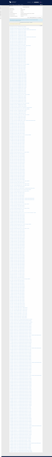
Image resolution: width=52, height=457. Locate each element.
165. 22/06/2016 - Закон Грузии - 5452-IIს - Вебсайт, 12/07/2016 (17, 215)
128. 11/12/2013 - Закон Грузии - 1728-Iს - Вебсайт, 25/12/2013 (17, 268)
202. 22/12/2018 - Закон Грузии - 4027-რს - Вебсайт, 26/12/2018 (17, 162)
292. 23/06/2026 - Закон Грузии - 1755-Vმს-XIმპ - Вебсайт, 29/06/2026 (18, 32)
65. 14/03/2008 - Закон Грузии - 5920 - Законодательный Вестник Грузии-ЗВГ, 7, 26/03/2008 (20, 359)
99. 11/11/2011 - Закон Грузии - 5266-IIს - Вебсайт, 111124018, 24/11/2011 (18, 310)
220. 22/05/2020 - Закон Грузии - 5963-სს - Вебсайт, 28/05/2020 (17, 136)
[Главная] (13, 2)
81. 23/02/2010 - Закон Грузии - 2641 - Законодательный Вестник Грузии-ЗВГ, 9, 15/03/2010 (20, 336)
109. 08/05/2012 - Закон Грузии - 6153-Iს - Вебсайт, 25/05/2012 (17, 296)
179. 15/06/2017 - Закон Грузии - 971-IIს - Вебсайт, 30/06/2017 (17, 195)
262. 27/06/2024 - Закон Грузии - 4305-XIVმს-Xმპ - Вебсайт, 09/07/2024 (18, 75)
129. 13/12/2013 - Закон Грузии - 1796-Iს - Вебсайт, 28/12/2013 (17, 267)
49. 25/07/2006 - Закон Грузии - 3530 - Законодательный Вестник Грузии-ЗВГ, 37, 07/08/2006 (20, 382)
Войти (33, 2)
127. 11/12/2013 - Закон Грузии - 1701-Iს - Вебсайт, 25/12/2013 (17, 270)
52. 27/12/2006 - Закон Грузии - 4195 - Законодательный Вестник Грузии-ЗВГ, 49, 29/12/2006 (20, 378)
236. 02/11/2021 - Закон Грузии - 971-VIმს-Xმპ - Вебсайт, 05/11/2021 (18, 113)
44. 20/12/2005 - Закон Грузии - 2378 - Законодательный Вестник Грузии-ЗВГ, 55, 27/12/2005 (20, 389)
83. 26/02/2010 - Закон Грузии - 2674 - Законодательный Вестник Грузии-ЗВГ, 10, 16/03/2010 (20, 333)
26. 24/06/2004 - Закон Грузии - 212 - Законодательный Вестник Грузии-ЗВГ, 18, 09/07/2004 (20, 415)
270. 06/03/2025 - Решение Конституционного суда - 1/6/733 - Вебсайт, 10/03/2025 (19, 64)
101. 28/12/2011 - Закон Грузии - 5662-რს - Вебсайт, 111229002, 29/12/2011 (19, 307)
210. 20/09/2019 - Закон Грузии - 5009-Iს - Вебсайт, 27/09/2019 (17, 150)
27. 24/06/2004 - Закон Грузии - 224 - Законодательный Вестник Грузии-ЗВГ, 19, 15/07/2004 (20, 414)
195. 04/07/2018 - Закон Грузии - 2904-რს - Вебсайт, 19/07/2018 (17, 172)
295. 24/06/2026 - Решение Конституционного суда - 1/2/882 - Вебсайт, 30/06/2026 (19, 28)
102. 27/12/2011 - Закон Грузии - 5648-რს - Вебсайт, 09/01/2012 (17, 306)
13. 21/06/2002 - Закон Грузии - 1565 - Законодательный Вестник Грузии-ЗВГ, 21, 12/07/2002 (20, 434)
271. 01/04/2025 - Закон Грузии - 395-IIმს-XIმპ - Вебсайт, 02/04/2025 (18, 62)
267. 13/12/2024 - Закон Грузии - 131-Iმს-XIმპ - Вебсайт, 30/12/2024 (18, 68)
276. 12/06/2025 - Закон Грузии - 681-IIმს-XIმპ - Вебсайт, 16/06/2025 (18, 55)
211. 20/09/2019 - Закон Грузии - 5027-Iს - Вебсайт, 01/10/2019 (17, 149)
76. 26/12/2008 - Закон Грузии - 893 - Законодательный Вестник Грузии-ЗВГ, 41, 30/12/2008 (20, 343)
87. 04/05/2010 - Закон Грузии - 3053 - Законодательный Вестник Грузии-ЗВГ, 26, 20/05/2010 (20, 327)
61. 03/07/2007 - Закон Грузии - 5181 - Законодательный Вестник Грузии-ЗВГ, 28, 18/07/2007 (20, 365)
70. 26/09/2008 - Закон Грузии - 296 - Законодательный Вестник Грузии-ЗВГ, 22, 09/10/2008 (20, 352)
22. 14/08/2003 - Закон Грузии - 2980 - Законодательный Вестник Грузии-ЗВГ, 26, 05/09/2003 (20, 421)
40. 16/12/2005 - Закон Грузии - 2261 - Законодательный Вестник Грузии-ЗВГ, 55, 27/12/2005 (20, 395)
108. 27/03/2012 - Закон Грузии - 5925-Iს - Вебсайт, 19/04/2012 (17, 297)
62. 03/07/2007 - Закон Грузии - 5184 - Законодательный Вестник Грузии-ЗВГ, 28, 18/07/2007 (20, 363)
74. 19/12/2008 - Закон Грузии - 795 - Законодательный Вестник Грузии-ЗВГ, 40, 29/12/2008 (20, 346)
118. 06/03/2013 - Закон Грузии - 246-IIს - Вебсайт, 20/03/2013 (17, 283)
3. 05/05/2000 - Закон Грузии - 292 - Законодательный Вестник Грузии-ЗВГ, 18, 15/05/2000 (20, 448)
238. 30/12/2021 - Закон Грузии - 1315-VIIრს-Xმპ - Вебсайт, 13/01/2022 (18, 110)
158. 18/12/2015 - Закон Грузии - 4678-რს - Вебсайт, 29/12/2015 (17, 225)
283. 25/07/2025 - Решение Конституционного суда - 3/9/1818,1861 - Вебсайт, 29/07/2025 (20, 45)
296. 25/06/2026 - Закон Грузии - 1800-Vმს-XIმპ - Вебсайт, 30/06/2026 (18, 26)
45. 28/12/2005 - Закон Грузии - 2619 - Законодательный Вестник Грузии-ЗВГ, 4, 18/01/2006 (20, 388)
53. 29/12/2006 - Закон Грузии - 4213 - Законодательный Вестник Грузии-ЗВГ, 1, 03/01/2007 (20, 376)
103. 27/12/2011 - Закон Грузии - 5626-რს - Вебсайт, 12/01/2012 (17, 304)
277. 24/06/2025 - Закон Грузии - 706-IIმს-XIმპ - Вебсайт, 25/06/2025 (18, 54)
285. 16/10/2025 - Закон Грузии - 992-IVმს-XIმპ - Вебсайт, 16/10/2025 (18, 42)
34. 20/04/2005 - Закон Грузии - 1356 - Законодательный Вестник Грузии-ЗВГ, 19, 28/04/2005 (20, 404)
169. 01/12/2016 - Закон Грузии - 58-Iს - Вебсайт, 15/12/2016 (17, 209)
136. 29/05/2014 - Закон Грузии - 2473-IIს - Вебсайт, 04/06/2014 (17, 257)
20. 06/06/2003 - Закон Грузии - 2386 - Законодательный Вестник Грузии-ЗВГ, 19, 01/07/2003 (20, 424)
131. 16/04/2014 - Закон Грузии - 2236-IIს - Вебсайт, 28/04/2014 (17, 264)
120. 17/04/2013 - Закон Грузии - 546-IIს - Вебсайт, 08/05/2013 (17, 280)
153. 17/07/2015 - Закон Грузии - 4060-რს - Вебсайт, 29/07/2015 (17, 232)
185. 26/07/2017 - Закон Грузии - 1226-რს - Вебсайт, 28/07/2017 (17, 186)
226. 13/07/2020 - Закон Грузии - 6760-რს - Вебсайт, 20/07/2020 (17, 127)
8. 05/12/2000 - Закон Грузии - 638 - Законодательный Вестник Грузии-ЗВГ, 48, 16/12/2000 (20, 441)
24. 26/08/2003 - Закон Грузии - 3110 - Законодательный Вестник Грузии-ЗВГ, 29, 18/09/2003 (20, 418)
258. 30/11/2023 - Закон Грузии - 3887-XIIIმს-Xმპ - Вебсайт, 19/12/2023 (18, 81)
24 (40, 25)
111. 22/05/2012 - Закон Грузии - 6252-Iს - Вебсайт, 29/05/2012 (17, 293)
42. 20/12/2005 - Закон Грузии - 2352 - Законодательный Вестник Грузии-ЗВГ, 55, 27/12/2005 (20, 392)
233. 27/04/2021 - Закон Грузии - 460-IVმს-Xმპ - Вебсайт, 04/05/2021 (18, 117)
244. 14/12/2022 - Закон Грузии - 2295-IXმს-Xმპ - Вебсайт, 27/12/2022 (18, 101)
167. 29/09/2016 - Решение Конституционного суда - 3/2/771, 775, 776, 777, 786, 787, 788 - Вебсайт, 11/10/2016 (23, 212)
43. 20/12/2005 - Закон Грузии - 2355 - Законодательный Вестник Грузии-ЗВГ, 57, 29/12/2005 (20, 391)
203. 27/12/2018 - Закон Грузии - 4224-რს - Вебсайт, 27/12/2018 (17, 160)
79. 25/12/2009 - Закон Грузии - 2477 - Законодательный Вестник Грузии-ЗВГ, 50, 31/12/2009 (20, 339)
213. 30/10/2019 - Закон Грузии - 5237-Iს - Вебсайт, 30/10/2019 (17, 146)
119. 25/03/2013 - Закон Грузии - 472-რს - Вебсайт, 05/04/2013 (17, 281)
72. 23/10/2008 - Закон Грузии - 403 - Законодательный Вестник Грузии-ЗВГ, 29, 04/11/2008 (20, 349)
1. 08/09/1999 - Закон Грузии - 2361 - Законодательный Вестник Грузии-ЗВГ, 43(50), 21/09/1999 (21, 451)
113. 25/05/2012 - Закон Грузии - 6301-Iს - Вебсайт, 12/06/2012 (17, 290)
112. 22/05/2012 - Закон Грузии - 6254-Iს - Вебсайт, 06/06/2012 (17, 291)
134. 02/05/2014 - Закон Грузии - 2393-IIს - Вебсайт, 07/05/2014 (17, 260)
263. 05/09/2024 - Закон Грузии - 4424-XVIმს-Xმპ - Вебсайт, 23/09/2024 (18, 74)
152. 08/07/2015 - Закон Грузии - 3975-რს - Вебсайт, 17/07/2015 (17, 234)
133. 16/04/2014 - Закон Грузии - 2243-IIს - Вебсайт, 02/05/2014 (17, 261)
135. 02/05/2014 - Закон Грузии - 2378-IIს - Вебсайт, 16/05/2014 (17, 258)
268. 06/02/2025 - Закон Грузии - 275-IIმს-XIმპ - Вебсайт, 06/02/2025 (18, 67)
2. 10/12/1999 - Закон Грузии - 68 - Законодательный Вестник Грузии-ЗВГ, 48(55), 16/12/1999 (21, 450)
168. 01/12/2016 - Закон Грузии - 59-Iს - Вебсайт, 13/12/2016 (17, 211)
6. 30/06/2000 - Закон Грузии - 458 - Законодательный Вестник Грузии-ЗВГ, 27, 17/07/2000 (20, 444)
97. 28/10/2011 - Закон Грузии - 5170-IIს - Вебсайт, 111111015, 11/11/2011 (18, 313)
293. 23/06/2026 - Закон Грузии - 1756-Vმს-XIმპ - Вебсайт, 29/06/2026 (18, 31)
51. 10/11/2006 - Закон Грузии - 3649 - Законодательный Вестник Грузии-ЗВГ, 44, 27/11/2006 (20, 379)
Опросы (22, 4)
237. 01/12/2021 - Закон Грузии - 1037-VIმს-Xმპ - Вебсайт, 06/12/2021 (18, 111)
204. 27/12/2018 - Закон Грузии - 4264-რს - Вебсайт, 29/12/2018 (17, 159)
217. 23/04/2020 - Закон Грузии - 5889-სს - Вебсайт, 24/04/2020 (17, 140)
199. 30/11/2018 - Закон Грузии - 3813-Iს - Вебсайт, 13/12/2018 (17, 166)
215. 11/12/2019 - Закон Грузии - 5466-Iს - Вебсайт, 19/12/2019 (17, 143)
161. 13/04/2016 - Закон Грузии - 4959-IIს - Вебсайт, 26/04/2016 (17, 221)
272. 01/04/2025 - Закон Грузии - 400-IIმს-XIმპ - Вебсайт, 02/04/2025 (18, 61)
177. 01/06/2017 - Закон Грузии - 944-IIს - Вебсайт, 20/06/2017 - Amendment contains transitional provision (22, 198)
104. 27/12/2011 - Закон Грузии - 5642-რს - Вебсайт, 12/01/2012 (17, 303)
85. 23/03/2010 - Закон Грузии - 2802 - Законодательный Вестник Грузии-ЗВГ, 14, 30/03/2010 (20, 330)
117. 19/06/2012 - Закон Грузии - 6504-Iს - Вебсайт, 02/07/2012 (17, 284)
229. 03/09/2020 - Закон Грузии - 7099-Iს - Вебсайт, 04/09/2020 (17, 123)
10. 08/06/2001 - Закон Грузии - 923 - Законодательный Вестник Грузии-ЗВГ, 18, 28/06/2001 (20, 438)
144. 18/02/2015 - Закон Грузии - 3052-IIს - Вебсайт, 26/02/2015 (17, 245)
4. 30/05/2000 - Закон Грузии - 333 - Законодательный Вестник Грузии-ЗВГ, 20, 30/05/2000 (20, 447)
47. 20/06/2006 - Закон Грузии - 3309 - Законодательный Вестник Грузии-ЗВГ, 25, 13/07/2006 (20, 385)
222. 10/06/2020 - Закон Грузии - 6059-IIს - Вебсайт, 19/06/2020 (17, 133)
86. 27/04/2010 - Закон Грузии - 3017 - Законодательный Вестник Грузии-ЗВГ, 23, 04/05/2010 (20, 329)
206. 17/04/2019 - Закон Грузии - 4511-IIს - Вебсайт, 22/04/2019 (17, 156)
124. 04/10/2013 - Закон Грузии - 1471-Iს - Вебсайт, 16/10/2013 (17, 274)
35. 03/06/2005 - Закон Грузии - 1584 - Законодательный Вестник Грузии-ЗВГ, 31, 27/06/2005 (20, 402)
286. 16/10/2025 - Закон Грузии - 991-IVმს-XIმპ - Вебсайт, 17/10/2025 (18, 41)
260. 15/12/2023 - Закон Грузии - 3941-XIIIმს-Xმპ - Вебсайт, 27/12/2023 (18, 78)
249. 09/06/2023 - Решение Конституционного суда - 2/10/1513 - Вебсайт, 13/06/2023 (20, 94)
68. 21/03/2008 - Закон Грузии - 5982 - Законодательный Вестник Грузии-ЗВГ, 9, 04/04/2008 (20, 355)
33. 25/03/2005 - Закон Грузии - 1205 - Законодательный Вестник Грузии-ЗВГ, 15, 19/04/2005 (20, 405)
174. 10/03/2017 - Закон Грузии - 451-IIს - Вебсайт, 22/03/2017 (17, 202)
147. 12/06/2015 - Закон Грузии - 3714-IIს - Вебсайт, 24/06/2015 (17, 241)
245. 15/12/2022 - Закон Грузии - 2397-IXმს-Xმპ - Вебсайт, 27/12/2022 (18, 100)
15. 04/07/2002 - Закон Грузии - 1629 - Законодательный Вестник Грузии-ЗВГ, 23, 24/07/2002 (20, 431)
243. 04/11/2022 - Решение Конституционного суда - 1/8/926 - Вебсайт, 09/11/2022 (19, 103)
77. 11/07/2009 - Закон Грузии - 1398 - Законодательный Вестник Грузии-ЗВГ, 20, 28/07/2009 (20, 342)
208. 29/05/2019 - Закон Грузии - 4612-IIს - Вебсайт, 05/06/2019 (17, 153)
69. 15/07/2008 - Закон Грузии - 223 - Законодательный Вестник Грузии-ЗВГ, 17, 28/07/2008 (20, 353)
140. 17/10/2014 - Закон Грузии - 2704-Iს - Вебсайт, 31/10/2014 (17, 251)
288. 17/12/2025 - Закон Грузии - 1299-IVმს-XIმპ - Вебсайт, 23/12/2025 (18, 38)
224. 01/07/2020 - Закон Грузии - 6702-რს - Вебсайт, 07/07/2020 (17, 130)
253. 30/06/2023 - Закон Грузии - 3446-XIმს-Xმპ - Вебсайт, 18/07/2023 (18, 88)
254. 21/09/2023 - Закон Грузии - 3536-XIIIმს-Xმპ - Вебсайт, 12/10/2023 (18, 87)
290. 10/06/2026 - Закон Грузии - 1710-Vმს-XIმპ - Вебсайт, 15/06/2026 (18, 35)
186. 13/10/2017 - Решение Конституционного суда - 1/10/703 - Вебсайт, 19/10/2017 (19, 185)
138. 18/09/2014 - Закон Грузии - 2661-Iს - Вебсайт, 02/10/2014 (17, 254)
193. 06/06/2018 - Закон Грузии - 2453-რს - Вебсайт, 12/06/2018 (17, 175)
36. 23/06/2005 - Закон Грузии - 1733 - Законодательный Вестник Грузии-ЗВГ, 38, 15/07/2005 (20, 401)
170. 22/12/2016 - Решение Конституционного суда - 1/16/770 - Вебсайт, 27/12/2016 (19, 208)
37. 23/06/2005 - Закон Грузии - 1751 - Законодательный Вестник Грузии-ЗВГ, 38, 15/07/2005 (20, 399)
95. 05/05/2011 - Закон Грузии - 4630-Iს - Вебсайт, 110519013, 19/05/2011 (18, 316)
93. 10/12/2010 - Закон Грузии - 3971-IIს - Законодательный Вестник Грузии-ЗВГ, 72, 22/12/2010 (21, 319)
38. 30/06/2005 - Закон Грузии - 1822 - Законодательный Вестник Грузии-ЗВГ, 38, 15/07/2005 (20, 398)
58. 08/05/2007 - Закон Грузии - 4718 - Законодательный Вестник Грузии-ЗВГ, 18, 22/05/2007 (20, 369)
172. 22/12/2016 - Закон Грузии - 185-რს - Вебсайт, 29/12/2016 (17, 205)
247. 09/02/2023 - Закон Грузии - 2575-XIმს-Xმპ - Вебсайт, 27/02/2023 (18, 97)
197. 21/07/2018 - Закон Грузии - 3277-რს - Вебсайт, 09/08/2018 (17, 169)
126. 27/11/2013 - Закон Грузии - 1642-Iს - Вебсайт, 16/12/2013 (17, 271)
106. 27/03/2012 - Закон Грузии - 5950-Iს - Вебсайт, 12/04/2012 (17, 300)
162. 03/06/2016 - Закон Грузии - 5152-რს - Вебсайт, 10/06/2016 (17, 219)
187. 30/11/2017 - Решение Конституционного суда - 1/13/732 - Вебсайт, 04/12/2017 (19, 183)
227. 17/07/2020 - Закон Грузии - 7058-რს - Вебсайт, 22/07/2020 (17, 126)
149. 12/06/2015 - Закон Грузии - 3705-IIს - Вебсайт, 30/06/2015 (17, 238)
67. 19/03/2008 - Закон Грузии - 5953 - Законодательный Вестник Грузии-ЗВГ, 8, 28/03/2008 (20, 356)
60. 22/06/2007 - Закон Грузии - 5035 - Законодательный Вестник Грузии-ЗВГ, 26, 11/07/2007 (20, 366)
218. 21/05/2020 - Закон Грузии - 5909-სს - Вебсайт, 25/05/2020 (17, 139)
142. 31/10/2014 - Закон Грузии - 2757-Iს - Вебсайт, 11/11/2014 (17, 248)
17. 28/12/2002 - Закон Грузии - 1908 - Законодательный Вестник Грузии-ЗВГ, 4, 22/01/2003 (20, 428)
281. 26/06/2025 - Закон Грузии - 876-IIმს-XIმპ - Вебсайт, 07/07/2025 (18, 48)
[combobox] (41, 2)
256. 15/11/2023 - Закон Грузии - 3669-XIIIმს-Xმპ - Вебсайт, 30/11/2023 (18, 84)
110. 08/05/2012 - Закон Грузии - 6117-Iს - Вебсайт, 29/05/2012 (17, 294)
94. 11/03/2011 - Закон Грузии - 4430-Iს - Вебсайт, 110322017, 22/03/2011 (18, 317)
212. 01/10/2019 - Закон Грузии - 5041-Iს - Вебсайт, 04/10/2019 (17, 147)
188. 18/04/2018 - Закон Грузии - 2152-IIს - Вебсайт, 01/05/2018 (17, 182)
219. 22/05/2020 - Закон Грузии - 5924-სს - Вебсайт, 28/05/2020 (17, 137)
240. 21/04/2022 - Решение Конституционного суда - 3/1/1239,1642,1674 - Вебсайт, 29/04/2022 (21, 107)
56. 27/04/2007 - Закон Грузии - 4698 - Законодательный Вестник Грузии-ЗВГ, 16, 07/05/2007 (20, 372)
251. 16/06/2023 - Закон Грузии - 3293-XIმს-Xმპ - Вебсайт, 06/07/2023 (18, 91)
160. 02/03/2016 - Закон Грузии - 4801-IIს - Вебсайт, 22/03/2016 (17, 222)
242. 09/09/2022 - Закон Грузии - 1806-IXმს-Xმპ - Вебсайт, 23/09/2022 (18, 104)
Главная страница (11, 4)
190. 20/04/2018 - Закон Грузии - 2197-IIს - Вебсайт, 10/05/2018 (17, 179)
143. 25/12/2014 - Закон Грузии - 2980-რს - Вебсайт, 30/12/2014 (17, 247)
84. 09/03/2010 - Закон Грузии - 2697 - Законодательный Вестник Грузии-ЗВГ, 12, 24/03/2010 (20, 332)
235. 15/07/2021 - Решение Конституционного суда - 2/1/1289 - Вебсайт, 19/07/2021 (19, 114)
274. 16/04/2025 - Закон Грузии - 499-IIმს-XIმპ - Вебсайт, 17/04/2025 (18, 58)
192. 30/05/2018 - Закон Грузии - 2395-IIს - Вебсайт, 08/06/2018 (17, 176)
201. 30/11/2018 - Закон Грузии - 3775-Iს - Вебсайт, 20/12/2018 (17, 163)
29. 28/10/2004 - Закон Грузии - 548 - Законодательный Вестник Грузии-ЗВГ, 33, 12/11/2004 (20, 411)
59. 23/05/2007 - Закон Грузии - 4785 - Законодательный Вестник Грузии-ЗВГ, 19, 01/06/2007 (20, 368)
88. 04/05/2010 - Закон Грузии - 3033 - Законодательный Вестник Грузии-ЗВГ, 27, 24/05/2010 (20, 326)
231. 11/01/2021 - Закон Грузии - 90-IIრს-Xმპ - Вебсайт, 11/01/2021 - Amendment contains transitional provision (22, 120)
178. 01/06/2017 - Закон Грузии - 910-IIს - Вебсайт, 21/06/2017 (17, 196)
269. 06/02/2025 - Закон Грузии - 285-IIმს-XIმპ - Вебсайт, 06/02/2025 (18, 65)
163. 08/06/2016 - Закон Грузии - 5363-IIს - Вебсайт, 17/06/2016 (17, 218)
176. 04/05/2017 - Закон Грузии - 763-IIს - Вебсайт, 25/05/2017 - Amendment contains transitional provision (22, 199)
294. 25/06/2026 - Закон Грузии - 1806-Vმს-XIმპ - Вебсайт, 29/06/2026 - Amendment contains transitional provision (23, 29)
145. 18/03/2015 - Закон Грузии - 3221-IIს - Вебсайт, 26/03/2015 (17, 244)
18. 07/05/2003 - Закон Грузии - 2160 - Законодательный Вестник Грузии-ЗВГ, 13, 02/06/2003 (20, 427)
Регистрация (36, 2)
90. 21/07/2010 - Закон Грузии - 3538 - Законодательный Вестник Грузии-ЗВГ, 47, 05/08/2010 (20, 323)
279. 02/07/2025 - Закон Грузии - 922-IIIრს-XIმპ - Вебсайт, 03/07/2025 (18, 51)
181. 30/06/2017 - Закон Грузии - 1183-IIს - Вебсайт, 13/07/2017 (17, 192)
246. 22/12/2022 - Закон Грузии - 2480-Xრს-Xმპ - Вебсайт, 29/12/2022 (18, 98)
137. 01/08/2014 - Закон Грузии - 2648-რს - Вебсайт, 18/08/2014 (17, 255)
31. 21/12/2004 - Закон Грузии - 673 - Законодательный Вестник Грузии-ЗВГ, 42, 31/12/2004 (20, 408)
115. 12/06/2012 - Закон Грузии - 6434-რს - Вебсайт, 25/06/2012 (17, 287)
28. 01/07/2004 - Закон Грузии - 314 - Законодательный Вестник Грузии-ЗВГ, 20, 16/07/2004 (20, 412)
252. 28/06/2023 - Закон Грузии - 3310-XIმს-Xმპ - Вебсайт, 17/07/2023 (18, 90)
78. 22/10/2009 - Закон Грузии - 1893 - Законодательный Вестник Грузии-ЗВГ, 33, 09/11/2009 (20, 340)
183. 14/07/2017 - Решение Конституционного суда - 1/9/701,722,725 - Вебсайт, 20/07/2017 (20, 189)
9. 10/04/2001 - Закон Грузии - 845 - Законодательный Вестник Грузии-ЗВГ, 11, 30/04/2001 (20, 440)
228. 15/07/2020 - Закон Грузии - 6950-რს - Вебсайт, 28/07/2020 (17, 124)
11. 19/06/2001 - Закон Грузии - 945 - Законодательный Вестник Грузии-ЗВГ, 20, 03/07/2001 (20, 437)
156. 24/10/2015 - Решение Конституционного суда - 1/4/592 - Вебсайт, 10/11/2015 (19, 228)
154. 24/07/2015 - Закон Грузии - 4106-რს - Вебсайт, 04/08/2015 (17, 231)
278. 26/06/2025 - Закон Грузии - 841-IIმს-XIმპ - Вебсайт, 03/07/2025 (18, 52)
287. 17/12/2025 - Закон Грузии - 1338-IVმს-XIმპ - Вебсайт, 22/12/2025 (18, 39)
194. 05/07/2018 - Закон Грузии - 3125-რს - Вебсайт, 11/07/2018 (17, 173)
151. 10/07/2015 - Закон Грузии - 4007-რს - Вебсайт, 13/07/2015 (17, 235)
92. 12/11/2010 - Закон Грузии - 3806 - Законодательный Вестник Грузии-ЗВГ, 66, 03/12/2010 (20, 320)
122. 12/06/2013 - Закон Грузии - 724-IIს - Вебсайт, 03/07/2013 (17, 277)
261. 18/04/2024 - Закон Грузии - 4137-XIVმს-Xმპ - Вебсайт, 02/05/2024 (18, 77)
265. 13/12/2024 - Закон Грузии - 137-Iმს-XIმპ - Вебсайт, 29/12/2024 (18, 71)
